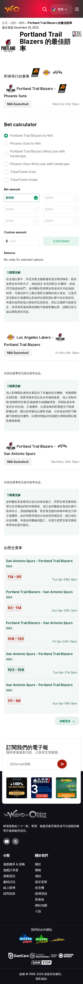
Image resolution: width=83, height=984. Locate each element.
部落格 (39, 899)
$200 (49, 198)
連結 (38, 876)
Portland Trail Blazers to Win (31, 135)
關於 (38, 864)
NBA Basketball (18, 104)
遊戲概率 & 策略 (14, 864)
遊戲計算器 (10, 870)
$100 (10, 198)
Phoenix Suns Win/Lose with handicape (40, 164)
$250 (10, 209)
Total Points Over (23, 172)
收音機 (39, 888)
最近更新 (41, 882)
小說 (38, 911)
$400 (49, 221)
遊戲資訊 (9, 876)
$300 (49, 209)
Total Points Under (24, 180)
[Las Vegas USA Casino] (41, 788)
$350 (10, 221)
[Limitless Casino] (16, 788)
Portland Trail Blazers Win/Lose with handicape (37, 153)
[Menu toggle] (76, 9)
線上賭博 (9, 888)
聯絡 (38, 870)
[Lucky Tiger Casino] (66, 788)
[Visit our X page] (15, 841)
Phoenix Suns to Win (25, 143)
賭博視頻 (41, 893)
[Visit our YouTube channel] (6, 841)
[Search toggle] (44, 9)
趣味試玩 (9, 882)
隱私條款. (42, 978)
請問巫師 (9, 893)
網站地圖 (41, 905)
